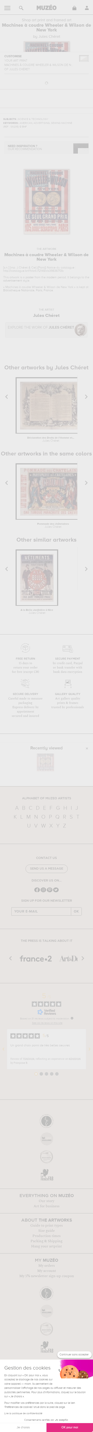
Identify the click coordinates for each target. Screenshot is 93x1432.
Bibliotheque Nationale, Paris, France (28, 290)
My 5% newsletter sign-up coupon (46, 1276)
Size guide (46, 1231)
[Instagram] (43, 891)
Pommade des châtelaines (53, 525)
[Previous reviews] (3, 1049)
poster (30, 277)
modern (51, 277)
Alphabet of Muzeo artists (46, 798)
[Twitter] (56, 891)
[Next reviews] (90, 1049)
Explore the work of (41, 327)
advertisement (12, 280)
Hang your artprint (46, 1246)
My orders (46, 1265)
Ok (76, 911)
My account (46, 1271)
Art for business (46, 1206)
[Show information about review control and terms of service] (72, 1018)
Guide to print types (46, 1225)
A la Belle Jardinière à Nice (37, 611)
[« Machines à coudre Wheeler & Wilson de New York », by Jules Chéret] (45, 762)
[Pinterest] (49, 891)
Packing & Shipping (46, 1241)
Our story (46, 1201)
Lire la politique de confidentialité (23, 1413)
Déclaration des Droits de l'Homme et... (50, 439)
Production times (46, 1236)
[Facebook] (37, 891)
